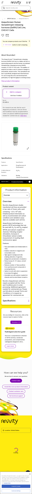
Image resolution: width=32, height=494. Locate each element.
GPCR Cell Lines (12, 18)
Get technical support (16, 396)
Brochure (16, 322)
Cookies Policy (7, 483)
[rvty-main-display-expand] (28, 148)
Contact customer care (16, 391)
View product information (10, 81)
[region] (16, 483)
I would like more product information (16, 387)
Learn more (10, 346)
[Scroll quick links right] (29, 182)
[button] (27, 3)
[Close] (30, 474)
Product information (17, 182)
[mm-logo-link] (16, 2)
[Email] (7, 36)
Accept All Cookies (16, 486)
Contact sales (16, 381)
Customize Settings (16, 490)
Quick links (4, 181)
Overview (7, 195)
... (2, 19)
